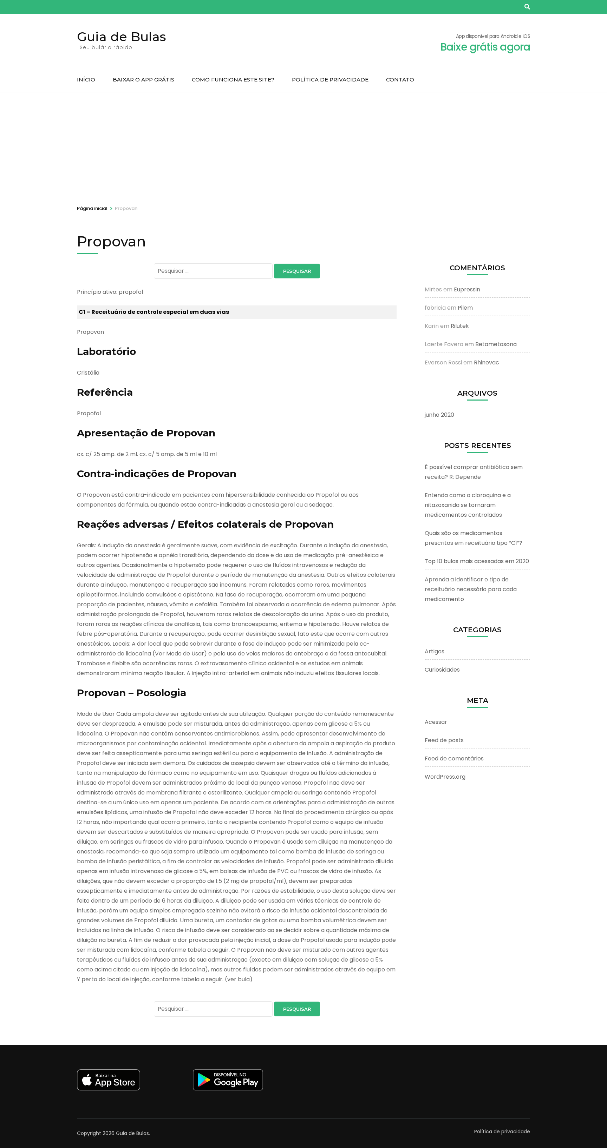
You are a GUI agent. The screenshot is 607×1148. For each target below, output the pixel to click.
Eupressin (467, 289)
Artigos (434, 651)
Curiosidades (442, 670)
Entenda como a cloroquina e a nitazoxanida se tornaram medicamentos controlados (468, 505)
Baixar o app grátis (143, 79)
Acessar (436, 722)
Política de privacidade (330, 79)
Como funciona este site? (233, 79)
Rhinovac (486, 362)
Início (86, 79)
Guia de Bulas (121, 36)
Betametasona (496, 344)
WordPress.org (445, 777)
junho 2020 (439, 415)
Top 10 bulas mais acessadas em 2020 (477, 561)
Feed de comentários (454, 758)
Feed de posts (444, 740)
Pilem (465, 308)
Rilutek (460, 326)
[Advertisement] (303, 145)
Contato (400, 79)
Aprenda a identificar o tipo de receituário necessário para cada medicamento (471, 589)
